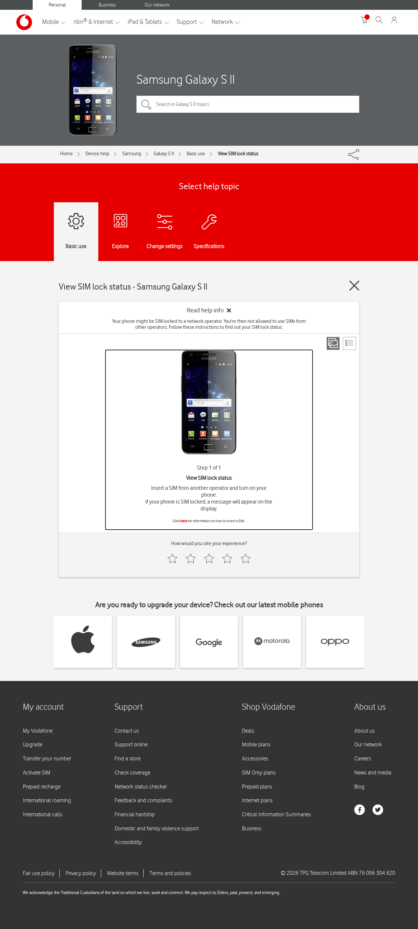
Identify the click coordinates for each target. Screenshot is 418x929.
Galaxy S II (164, 154)
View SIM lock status (238, 154)
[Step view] (333, 343)
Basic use (196, 154)
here (183, 521)
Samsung (131, 154)
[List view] (349, 343)
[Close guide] (354, 285)
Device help (97, 154)
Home (66, 154)
